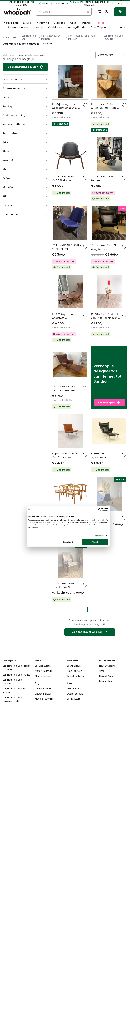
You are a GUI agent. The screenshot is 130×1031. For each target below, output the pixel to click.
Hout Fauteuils (74, 670)
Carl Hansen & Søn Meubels (50, 37)
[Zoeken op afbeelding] (87, 11)
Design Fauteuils (43, 688)
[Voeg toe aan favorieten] (85, 105)
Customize (67, 542)
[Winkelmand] (100, 12)
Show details (99, 535)
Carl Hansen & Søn (29, 37)
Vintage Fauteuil (43, 693)
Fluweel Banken (107, 675)
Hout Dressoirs (107, 665)
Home (6, 37)
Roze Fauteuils (74, 688)
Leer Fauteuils (74, 665)
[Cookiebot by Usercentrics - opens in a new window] (99, 509)
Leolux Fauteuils (43, 665)
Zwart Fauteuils (75, 693)
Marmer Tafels (106, 680)
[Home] (17, 11)
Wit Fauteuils (73, 698)
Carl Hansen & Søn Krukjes (16, 674)
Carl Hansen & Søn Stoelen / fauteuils (83, 37)
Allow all (95, 542)
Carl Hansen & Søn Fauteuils (113, 37)
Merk (15, 37)
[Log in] (106, 12)
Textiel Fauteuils (75, 675)
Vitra (101, 670)
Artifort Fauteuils (43, 670)
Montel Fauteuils (43, 675)
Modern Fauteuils (44, 698)
